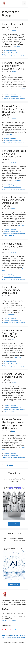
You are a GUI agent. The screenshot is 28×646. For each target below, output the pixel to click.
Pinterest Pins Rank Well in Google (12, 25)
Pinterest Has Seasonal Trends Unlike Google (11, 290)
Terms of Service (6, 637)
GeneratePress (14, 643)
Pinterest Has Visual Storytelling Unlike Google (13, 376)
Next (11, 465)
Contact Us (22, 635)
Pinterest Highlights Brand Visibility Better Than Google (13, 65)
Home (3, 635)
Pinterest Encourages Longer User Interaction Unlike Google (14, 155)
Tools (11, 635)
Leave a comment (9, 235)
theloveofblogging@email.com (10, 620)
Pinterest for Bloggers (10, 50)
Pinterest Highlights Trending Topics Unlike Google (13, 333)
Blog (7, 635)
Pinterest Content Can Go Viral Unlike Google (12, 246)
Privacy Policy (16, 637)
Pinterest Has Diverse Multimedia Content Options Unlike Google (14, 201)
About (16, 635)
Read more (17, 46)
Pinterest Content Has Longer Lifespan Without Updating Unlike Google (13, 423)
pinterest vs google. (19, 55)
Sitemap (23, 637)
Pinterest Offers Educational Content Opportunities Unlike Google (13, 110)
